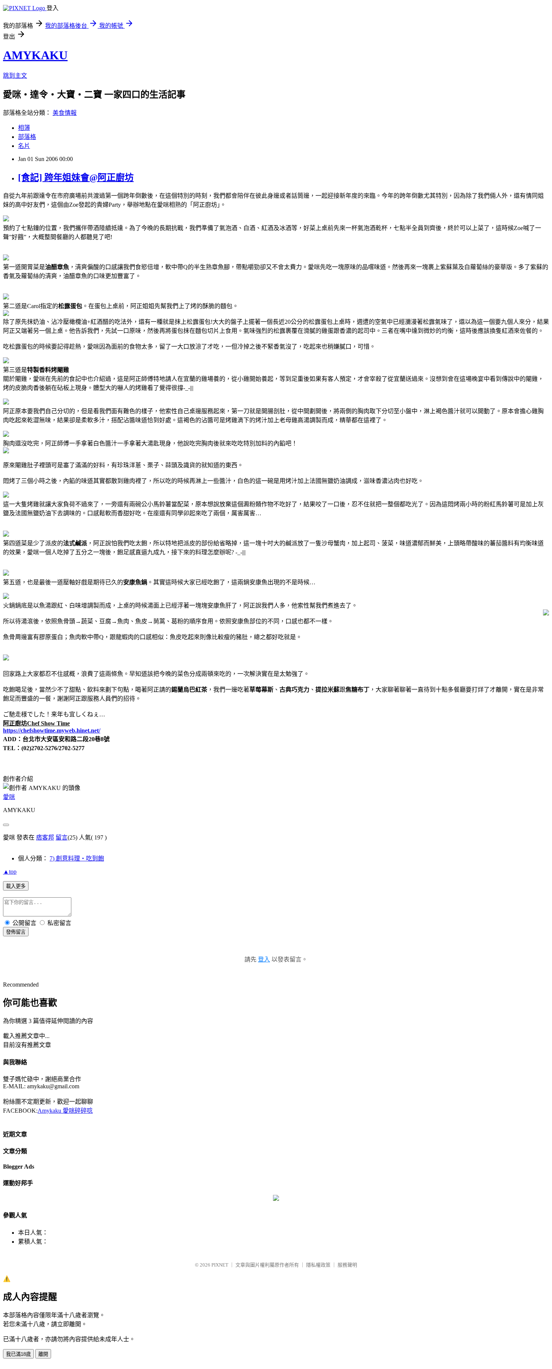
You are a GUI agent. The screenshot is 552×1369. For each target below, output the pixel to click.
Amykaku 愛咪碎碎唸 (65, 1110)
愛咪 (9, 797)
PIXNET (219, 1265)
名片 (24, 146)
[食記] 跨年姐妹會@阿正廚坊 (76, 177)
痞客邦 (45, 837)
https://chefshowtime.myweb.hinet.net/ (51, 730)
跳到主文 (15, 75)
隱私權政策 (318, 1265)
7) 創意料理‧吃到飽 (77, 858)
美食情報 (65, 113)
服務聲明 (347, 1265)
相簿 (24, 128)
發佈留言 (16, 932)
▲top (10, 871)
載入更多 (16, 886)
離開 (43, 1354)
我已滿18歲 (18, 1354)
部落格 (27, 137)
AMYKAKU (35, 55)
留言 (62, 837)
